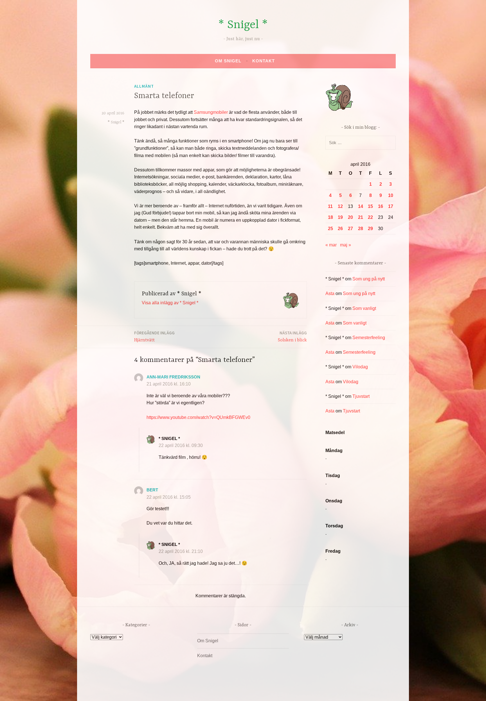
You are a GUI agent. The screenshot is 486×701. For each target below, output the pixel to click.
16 (380, 206)
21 (360, 217)
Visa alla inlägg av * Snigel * (170, 302)
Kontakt (263, 60)
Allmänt (144, 86)
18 (330, 217)
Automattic (295, 690)
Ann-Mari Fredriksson (173, 377)
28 (360, 228)
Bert (152, 489)
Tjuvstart (361, 396)
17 (390, 206)
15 (370, 206)
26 (340, 228)
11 (330, 206)
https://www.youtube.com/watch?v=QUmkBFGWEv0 (198, 417)
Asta (329, 293)
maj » (345, 244)
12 (340, 206)
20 (350, 217)
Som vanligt (364, 308)
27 (350, 228)
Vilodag (360, 366)
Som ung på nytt (368, 278)
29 (370, 228)
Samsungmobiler (211, 112)
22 (370, 217)
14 (360, 206)
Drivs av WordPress (201, 690)
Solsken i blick (292, 336)
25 (330, 228)
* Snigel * (243, 25)
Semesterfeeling (368, 337)
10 (390, 195)
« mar (331, 244)
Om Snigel (228, 60)
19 (340, 217)
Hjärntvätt (154, 336)
